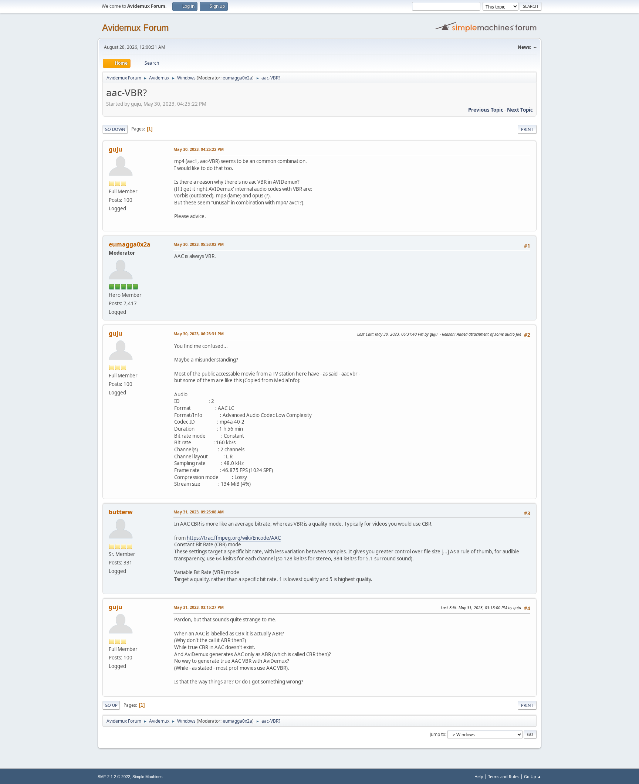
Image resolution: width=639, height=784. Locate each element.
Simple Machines (147, 776)
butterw (121, 512)
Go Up (111, 705)
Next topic (520, 109)
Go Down (115, 129)
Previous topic (485, 109)
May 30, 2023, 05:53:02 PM (198, 244)
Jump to (437, 734)
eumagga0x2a (237, 78)
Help (478, 776)
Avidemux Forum (135, 28)
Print (527, 129)
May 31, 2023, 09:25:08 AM (198, 512)
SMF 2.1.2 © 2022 (114, 776)
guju (115, 149)
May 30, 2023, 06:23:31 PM (198, 333)
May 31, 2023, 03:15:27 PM (198, 607)
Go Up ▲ (532, 776)
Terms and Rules (503, 776)
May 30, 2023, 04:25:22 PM (198, 149)
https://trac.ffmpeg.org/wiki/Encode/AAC (234, 537)
